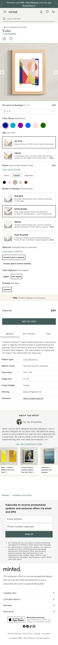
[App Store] (16, 619)
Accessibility (46, 633)
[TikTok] (30, 626)
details (9, 334)
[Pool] (13, 125)
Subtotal (7, 310)
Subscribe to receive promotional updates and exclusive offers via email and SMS (28, 508)
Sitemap (37, 633)
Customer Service (11, 599)
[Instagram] (33, 626)
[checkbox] (6, 175)
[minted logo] (13, 12)
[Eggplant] (20, 125)
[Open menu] (5, 12)
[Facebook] (24, 626)
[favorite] (11, 38)
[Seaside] (35, 125)
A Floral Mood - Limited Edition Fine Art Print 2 (27, 469)
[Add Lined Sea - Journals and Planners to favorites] (55, 449)
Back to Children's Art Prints (15, 27)
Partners (7, 605)
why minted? (29, 334)
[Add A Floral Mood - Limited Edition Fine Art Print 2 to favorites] (35, 449)
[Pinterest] (27, 626)
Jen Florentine (10, 34)
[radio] (29, 142)
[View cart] (53, 12)
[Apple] (43, 125)
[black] (4, 182)
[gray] (20, 182)
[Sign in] (41, 12)
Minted (5, 495)
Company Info (9, 593)
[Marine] (28, 125)
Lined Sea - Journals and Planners (46, 469)
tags (48, 334)
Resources (8, 612)
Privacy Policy (28, 633)
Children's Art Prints (22, 495)
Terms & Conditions (14, 633)
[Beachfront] (5, 125)
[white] (10, 182)
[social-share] (4, 38)
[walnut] (26, 182)
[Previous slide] (2, 72)
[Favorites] (47, 12)
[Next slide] (56, 72)
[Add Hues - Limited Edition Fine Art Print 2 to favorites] (15, 449)
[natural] (15, 182)
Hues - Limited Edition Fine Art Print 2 (7, 469)
